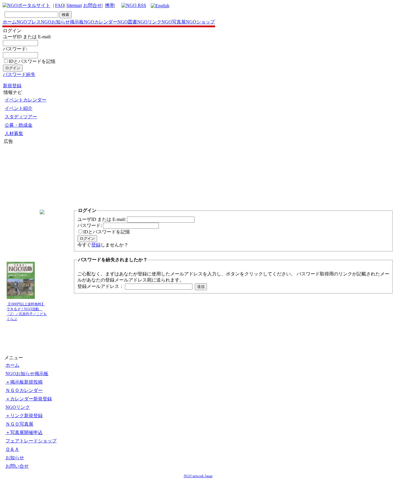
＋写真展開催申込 (24, 432)
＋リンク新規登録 (24, 415)
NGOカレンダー (100, 21)
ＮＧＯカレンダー (24, 390)
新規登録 (12, 85)
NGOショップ (200, 21)
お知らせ (15, 457)
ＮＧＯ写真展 (19, 424)
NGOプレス (29, 21)
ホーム (10, 21)
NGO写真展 (173, 21)
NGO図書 (127, 21)
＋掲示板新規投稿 (24, 382)
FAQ (59, 5)
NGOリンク (149, 21)
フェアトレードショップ (31, 440)
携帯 (109, 5)
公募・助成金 (18, 125)
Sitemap (73, 5)
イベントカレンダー (25, 99)
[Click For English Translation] (160, 5)
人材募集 (14, 133)
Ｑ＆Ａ (12, 449)
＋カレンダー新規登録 (29, 398)
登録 (96, 244)
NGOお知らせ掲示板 (62, 21)
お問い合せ (17, 466)
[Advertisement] (21, 179)
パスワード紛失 (19, 74)
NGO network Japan (198, 476)
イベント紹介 (18, 108)
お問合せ (92, 5)
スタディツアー (21, 116)
